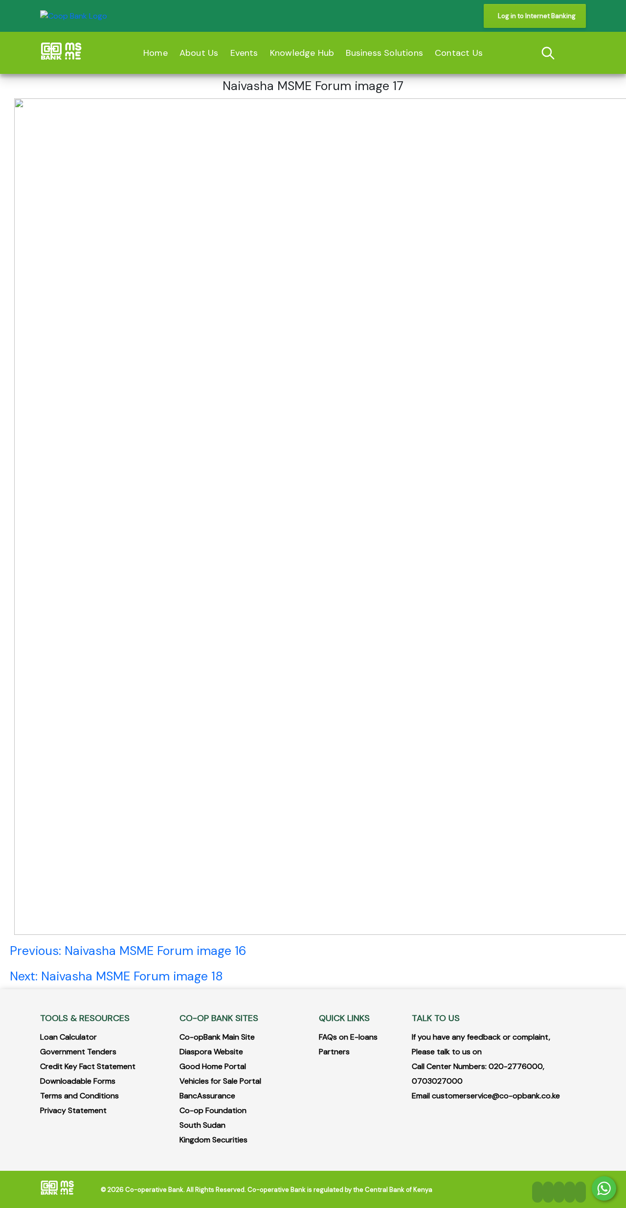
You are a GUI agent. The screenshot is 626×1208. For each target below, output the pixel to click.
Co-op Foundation (212, 1110)
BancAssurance (207, 1096)
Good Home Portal (212, 1066)
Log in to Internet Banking (537, 16)
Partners (334, 1051)
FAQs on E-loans (348, 1037)
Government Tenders (78, 1051)
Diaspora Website (211, 1051)
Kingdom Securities (213, 1140)
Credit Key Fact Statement (87, 1066)
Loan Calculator (68, 1037)
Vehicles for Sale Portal (220, 1081)
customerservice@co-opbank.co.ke (496, 1096)
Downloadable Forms (77, 1081)
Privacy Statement (73, 1110)
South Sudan (202, 1125)
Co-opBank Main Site (217, 1037)
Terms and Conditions (79, 1096)
